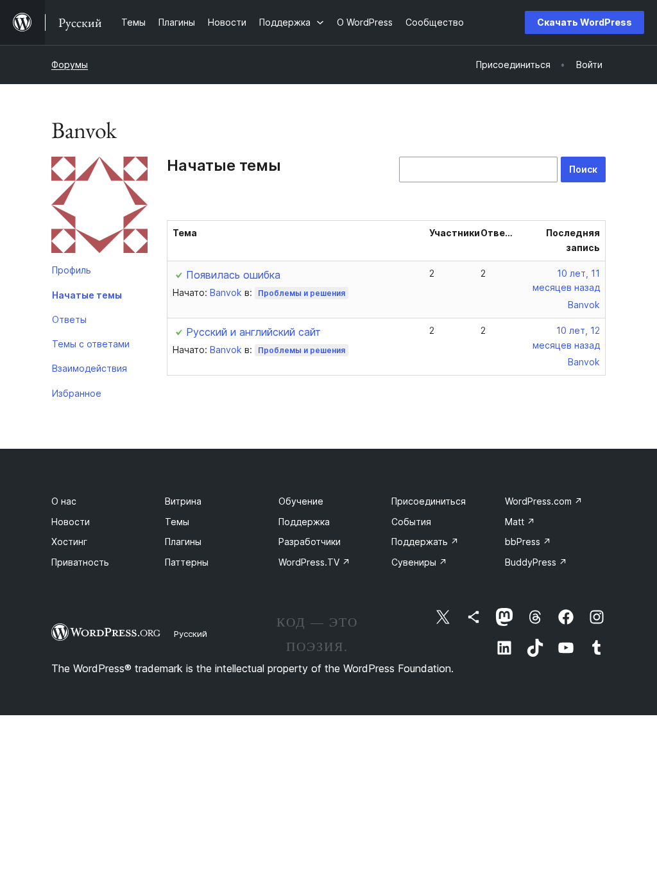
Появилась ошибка (233, 274)
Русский (190, 634)
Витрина (183, 501)
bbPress (528, 541)
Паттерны (187, 562)
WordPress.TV (314, 562)
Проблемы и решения (301, 293)
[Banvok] (99, 207)
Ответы (69, 319)
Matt (520, 521)
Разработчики (309, 541)
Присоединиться (428, 501)
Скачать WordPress (584, 22)
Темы (177, 521)
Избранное (76, 393)
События (411, 521)
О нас (63, 501)
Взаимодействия (89, 368)
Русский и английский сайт (253, 332)
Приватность (80, 562)
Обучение (300, 501)
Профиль (71, 270)
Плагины (183, 541)
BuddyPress (536, 562)
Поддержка (304, 521)
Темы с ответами (91, 343)
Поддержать (425, 541)
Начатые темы (87, 295)
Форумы (69, 64)
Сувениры (419, 562)
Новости (70, 521)
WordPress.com (544, 501)
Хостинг (69, 541)
